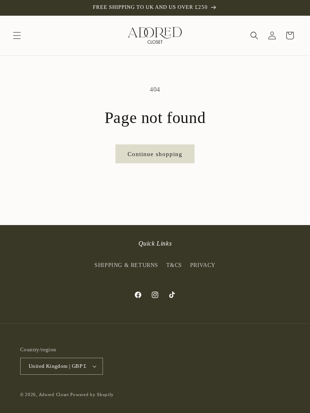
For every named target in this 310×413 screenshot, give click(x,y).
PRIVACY (203, 265)
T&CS (174, 265)
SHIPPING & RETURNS (126, 265)
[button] (17, 35)
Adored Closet (54, 394)
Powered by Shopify (92, 394)
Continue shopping (155, 154)
